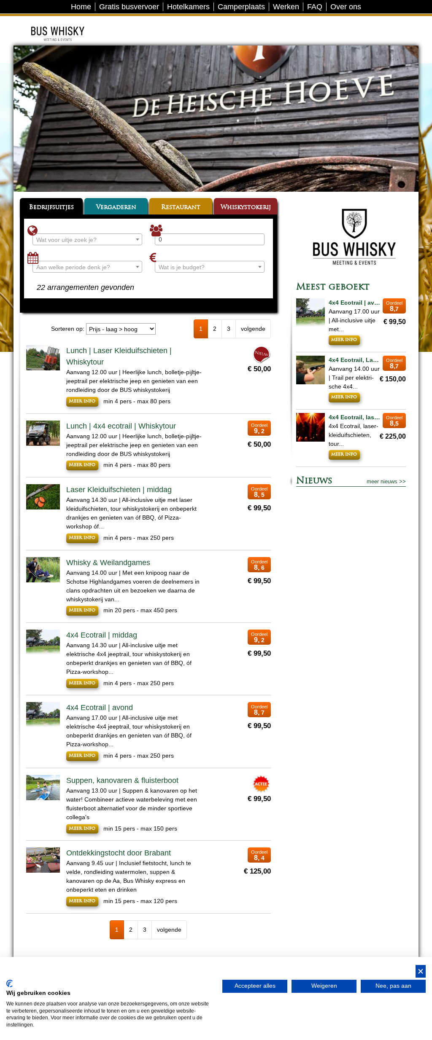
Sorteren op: (67, 328)
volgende (253, 328)
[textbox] (87, 240)
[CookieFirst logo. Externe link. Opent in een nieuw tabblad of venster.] (9, 983)
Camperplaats (241, 7)
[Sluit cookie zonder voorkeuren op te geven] (421, 971)
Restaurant (180, 207)
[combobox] (87, 239)
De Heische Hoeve (70, 23)
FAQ (314, 7)
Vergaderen (116, 207)
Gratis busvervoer (129, 7)
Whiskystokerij (246, 207)
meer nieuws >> (386, 481)
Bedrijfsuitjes (51, 207)
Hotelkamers (188, 7)
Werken (286, 7)
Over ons (345, 7)
